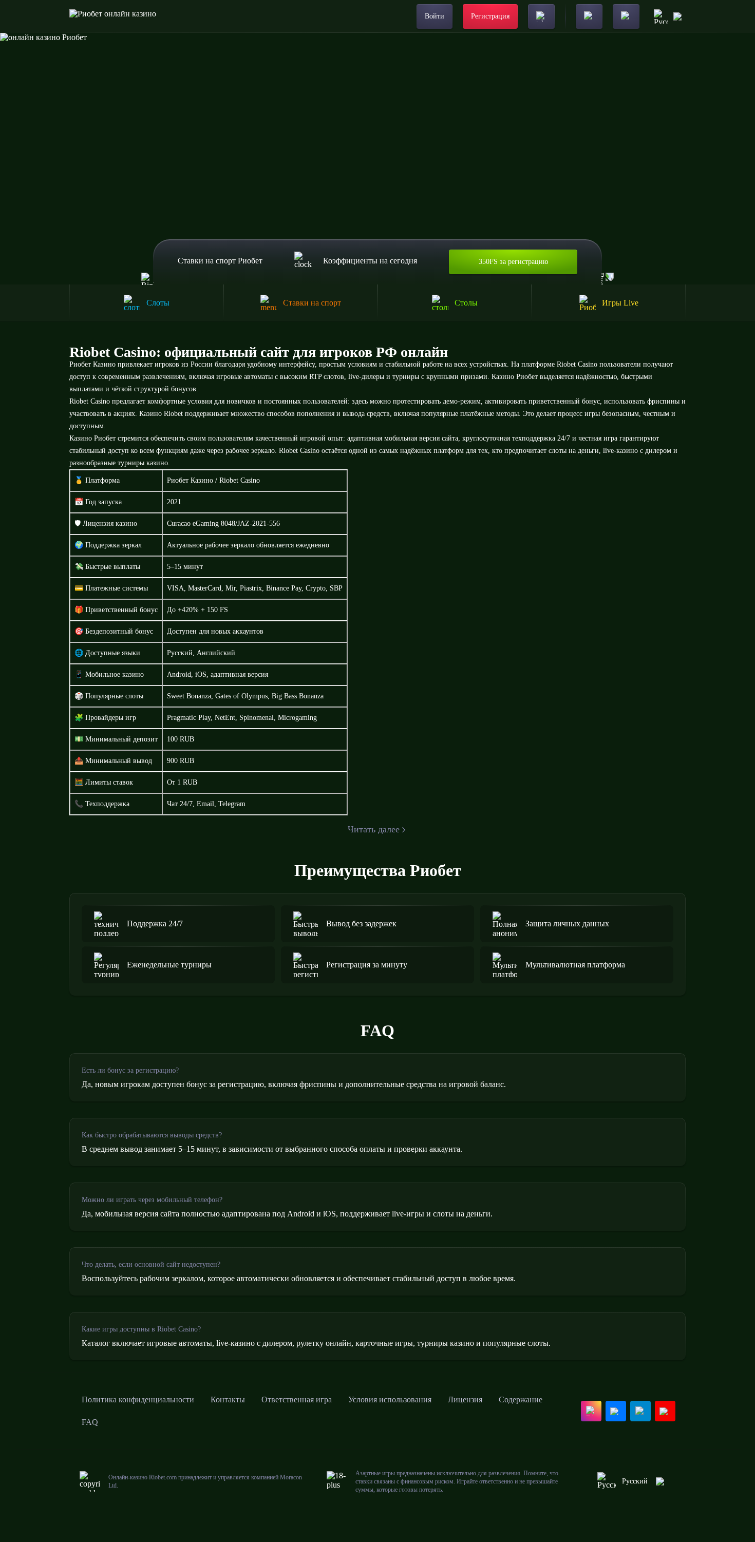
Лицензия (465, 1399)
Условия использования (389, 1399)
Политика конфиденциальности (138, 1399)
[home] (112, 16)
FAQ (90, 1422)
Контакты (228, 1399)
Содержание (520, 1399)
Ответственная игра (296, 1399)
